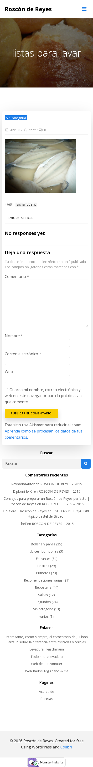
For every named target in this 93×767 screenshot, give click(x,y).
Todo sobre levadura (47, 656)
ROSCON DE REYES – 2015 (61, 484)
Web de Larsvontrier (46, 663)
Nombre (14, 335)
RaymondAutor (23, 484)
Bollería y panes (43, 544)
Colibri (66, 747)
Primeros (43, 573)
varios (44, 616)
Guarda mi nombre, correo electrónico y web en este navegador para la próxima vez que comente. (44, 395)
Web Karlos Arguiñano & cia (46, 671)
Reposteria (43, 587)
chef (32, 130)
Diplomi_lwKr (23, 491)
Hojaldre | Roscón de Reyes (25, 511)
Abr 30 (15, 130)
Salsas (43, 594)
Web (9, 371)
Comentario (17, 276)
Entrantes (43, 558)
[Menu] (84, 9)
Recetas (46, 698)
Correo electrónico (23, 353)
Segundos (43, 602)
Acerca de (46, 691)
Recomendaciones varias (43, 580)
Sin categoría (16, 118)
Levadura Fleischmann (46, 649)
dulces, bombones (44, 551)
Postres (43, 565)
